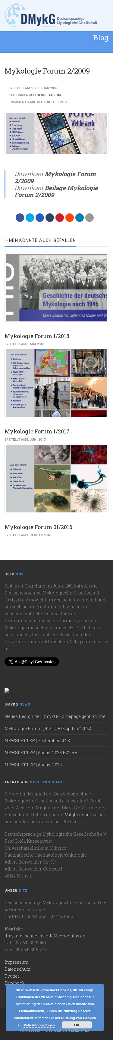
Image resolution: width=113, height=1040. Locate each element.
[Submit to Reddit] (69, 217)
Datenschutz (17, 969)
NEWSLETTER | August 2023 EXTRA (41, 752)
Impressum (16, 962)
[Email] (89, 217)
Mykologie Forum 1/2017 (37, 431)
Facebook (15, 983)
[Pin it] (59, 217)
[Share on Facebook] (20, 217)
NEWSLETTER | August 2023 (33, 765)
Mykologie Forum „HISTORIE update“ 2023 (48, 728)
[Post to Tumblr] (50, 217)
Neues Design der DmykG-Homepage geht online (55, 716)
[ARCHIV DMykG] (51, 15)
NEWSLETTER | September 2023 (37, 740)
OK (77, 1025)
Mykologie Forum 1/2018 (37, 336)
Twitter (12, 976)
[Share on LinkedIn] (79, 217)
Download (55, 177)
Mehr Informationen (39, 1025)
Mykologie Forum (45, 95)
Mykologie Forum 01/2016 (38, 527)
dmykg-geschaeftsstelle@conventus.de (45, 936)
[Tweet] (30, 217)
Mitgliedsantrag (81, 815)
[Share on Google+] (40, 217)
